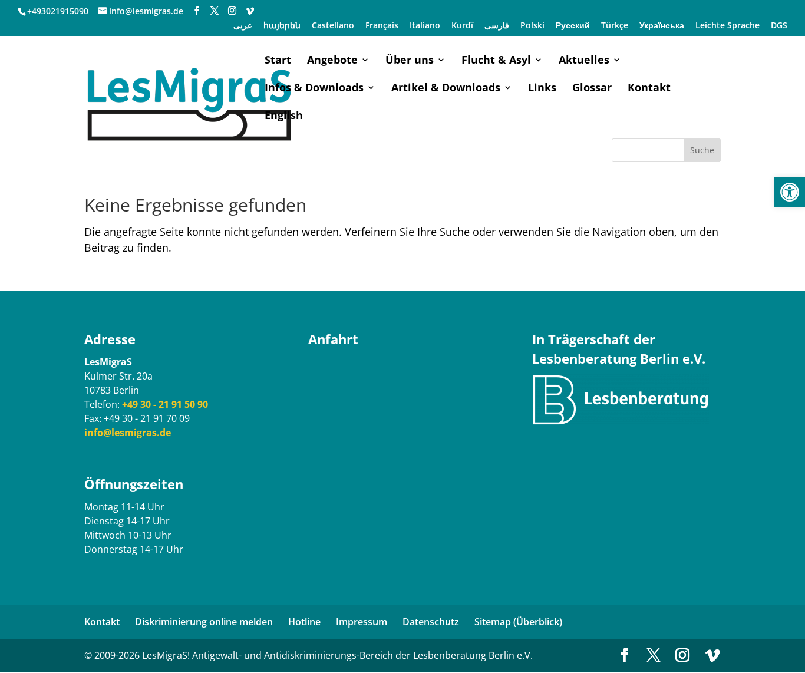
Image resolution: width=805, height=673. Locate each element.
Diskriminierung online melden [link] (204, 621)
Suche (702, 150)
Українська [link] (661, 26)
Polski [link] (532, 26)
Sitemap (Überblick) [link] (518, 621)
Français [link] (381, 26)
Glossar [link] (592, 88)
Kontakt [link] (649, 88)
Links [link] (542, 88)
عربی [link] (242, 26)
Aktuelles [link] (584, 61)
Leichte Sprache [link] (727, 26)
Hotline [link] (304, 621)
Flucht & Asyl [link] (496, 61)
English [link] (284, 116)
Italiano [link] (425, 26)
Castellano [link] (333, 26)
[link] (789, 192)
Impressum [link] (361, 621)
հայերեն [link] (282, 26)
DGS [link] (779, 26)
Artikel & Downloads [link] (445, 88)
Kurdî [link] (462, 26)
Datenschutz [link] (430, 621)
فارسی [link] (496, 26)
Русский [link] (573, 26)
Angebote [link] (332, 61)
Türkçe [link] (614, 26)
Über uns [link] (409, 61)
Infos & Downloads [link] (314, 88)
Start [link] (278, 61)
